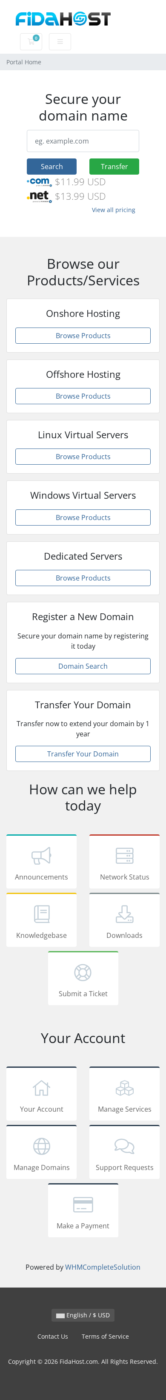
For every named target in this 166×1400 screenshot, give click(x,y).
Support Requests (125, 1167)
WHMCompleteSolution (102, 1267)
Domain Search (83, 666)
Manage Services (125, 1109)
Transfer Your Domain (83, 754)
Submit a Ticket (83, 993)
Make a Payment (83, 1225)
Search (52, 166)
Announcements (41, 877)
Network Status (124, 877)
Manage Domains (42, 1167)
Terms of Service (105, 1336)
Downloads (124, 935)
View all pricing (113, 210)
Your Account (41, 1109)
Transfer (114, 166)
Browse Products (83, 335)
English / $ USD (87, 1315)
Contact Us (52, 1336)
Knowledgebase (41, 935)
